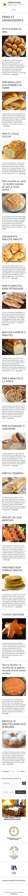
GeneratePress (14, 893)
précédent (5, 771)
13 (18, 771)
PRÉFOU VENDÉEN (12, 473)
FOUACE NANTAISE (13, 614)
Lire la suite (15, 74)
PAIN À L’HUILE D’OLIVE (10, 135)
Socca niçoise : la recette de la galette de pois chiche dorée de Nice (13, 669)
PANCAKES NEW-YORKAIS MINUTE (12, 569)
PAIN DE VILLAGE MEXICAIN (12, 519)
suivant (22, 771)
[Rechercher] (24, 783)
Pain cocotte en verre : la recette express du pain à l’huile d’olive (14, 185)
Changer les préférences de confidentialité (13, 880)
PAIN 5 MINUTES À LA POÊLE (12, 380)
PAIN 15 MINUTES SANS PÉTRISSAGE (12, 287)
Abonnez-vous (20, 792)
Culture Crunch (14, 2)
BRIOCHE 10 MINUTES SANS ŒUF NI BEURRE (14, 724)
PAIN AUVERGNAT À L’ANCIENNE (13, 427)
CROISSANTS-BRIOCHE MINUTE (12, 238)
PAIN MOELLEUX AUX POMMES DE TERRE (12, 85)
